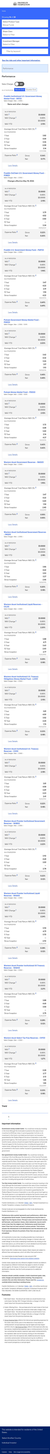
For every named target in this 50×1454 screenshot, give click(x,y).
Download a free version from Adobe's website (24, 1258)
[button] (25, 1443)
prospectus (40, 1280)
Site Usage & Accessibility (22, 1452)
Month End (19, 89)
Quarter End (31, 89)
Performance (8, 68)
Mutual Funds (8, 25)
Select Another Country (11, 1438)
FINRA (26, 1203)
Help (10, 1452)
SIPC (30, 1203)
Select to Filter (9, 34)
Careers (4, 1452)
